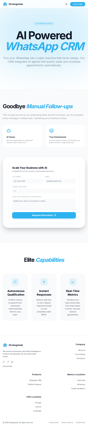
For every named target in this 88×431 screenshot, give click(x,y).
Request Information (42, 215)
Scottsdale (37, 411)
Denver (38, 407)
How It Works (80, 354)
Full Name (17, 176)
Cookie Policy (80, 422)
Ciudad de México (78, 388)
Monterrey (81, 384)
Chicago (38, 403)
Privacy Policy (7, 366)
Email (47, 176)
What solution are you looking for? (27, 196)
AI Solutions (81, 358)
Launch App (77, 4)
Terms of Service (67, 422)
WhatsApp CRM (35, 380)
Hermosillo (81, 380)
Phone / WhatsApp (20, 186)
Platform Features (34, 384)
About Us (81, 350)
